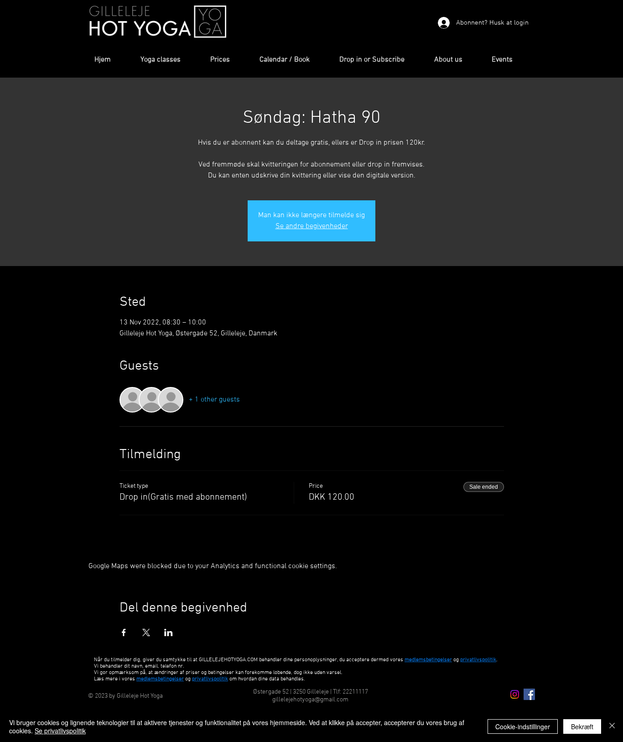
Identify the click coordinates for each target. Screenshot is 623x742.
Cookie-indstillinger (522, 726)
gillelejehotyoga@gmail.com (310, 700)
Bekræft (582, 726)
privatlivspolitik (210, 679)
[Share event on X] (146, 632)
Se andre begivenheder (311, 226)
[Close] (612, 726)
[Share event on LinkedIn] (168, 632)
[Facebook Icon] (529, 694)
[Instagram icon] (514, 694)
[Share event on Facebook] (123, 632)
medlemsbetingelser (428, 660)
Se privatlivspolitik (60, 730)
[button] (168, 60)
